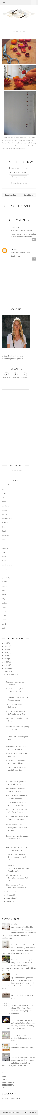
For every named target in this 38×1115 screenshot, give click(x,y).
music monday (7, 565)
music (4, 561)
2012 (6, 662)
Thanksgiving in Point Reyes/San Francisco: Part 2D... (17, 878)
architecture (7, 485)
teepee (4, 607)
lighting (5, 548)
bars (3, 497)
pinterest (16, 378)
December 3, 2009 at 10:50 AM (21, 230)
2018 (6, 643)
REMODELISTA (8, 1082)
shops (4, 594)
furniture (5, 535)
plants (4, 582)
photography (7, 578)
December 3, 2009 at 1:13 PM (20, 252)
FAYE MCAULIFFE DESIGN (12, 1098)
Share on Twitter (20, 172)
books (4, 502)
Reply (33, 239)
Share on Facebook (20, 168)
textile (4, 611)
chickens (5, 506)
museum (5, 557)
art (3, 489)
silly (3, 599)
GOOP (4, 1080)
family (4, 514)
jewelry (5, 544)
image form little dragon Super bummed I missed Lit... (16, 857)
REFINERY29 (7, 1077)
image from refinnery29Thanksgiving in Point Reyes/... (17, 868)
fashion (5, 523)
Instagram (6, 378)
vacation (5, 620)
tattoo (4, 603)
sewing (4, 586)
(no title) (14, 924)
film (3, 527)
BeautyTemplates (14, 1112)
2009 (6, 671)
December (10, 674)
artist (4, 493)
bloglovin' (25, 378)
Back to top (30, 1112)
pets (3, 573)
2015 (6, 652)
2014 (6, 656)
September (10, 898)
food (4, 531)
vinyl (4, 624)
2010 (6, 668)
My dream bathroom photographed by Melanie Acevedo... (16, 827)
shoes (4, 590)
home (25, 183)
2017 (6, 646)
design (19, 183)
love (3, 552)
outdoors (5, 569)
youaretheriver (16, 470)
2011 (6, 665)
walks (4, 628)
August (8, 901)
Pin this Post (20, 177)
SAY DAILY (6, 1088)
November (10, 892)
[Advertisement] (10, 424)
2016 (6, 649)
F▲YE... (14, 249)
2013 (6, 659)
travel (4, 615)
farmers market (8, 519)
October (9, 895)
